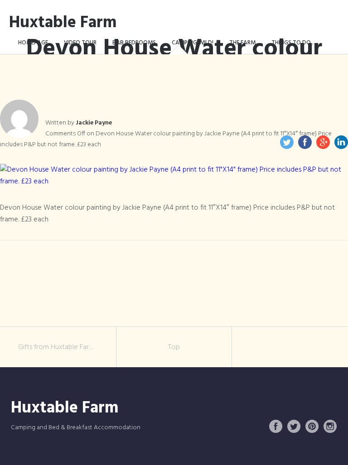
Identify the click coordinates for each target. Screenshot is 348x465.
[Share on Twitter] (287, 142)
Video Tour (80, 43)
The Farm (242, 43)
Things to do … (294, 43)
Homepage (33, 43)
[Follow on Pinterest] (312, 426)
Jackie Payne (94, 123)
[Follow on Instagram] (330, 426)
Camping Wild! (192, 43)
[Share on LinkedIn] (341, 142)
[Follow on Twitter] (294, 426)
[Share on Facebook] (305, 142)
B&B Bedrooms (134, 43)
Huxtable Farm (63, 23)
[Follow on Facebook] (276, 426)
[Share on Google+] (323, 142)
